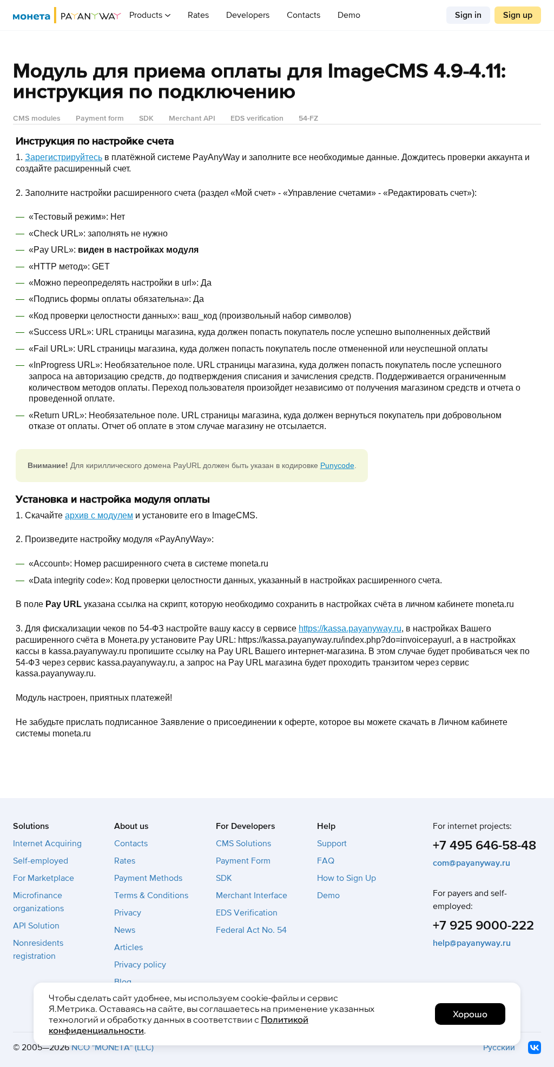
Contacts (303, 15)
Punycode (337, 465)
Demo (349, 15)
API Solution (36, 925)
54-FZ (308, 118)
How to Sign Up (346, 878)
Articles (128, 947)
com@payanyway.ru (471, 863)
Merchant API (192, 118)
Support (332, 843)
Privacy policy (140, 964)
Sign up (517, 15)
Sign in (468, 15)
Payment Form (243, 860)
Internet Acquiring (47, 843)
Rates (198, 15)
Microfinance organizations (38, 902)
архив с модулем (99, 515)
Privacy (127, 912)
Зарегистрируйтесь (63, 157)
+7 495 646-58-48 (484, 845)
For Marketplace (43, 878)
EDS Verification (247, 912)
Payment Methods (148, 878)
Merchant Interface (251, 895)
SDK (146, 118)
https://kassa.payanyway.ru (350, 628)
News (124, 930)
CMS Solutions (243, 843)
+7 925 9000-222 (483, 925)
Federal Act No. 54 (251, 930)
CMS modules (37, 118)
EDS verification (256, 118)
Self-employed (40, 860)
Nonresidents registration (38, 949)
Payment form (100, 118)
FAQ (325, 860)
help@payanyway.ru (472, 943)
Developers (247, 15)
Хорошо (470, 1014)
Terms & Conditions (151, 895)
